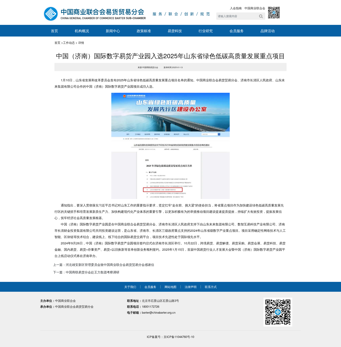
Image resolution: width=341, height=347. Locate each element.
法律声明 (191, 287)
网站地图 (170, 287)
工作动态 (69, 42)
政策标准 (144, 30)
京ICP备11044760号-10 (179, 337)
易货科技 (175, 30)
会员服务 (237, 30)
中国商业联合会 (255, 8)
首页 (54, 30)
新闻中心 (113, 30)
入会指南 (236, 8)
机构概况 (82, 30)
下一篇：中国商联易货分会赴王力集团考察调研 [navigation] (86, 272)
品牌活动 (267, 30)
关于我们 (130, 287)
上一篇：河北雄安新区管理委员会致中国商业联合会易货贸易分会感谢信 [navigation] (103, 264)
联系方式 (211, 287)
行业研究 (206, 30)
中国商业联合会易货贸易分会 (74, 306)
